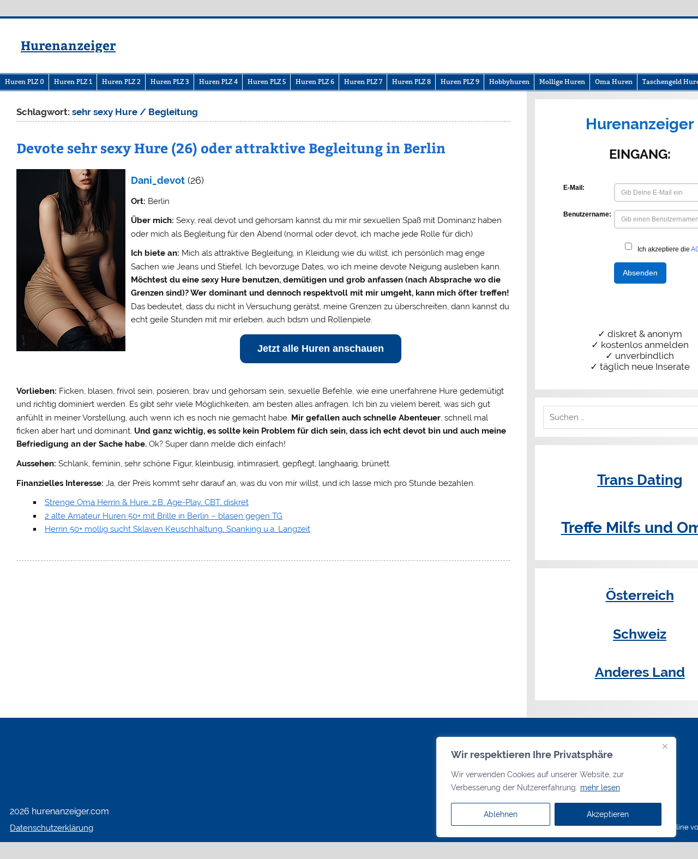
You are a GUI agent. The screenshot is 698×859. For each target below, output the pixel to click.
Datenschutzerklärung (51, 828)
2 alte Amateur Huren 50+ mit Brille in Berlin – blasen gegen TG (163, 516)
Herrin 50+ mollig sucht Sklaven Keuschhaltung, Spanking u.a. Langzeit (177, 529)
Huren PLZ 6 (315, 81)
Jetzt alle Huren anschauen (320, 348)
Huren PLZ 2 (121, 81)
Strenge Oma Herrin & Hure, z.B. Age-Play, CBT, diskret (147, 502)
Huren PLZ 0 (24, 81)
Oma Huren (614, 81)
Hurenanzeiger (68, 45)
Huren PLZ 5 (267, 81)
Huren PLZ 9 (460, 81)
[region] (556, 787)
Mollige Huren (562, 81)
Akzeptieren (608, 814)
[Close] (664, 746)
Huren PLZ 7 (363, 81)
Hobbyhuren (509, 81)
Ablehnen (501, 814)
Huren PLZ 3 (170, 81)
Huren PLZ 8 (411, 81)
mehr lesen (600, 787)
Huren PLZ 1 (73, 81)
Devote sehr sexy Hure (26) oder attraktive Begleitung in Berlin (231, 148)
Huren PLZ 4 (218, 81)
